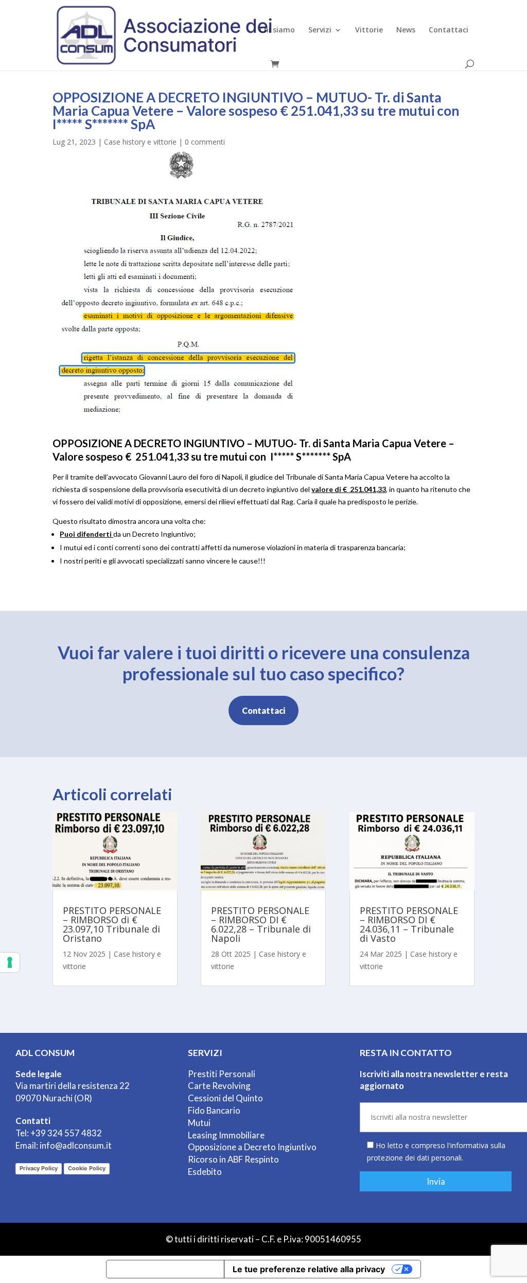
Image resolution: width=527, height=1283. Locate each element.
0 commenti (205, 142)
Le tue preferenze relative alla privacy (309, 1269)
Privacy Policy (39, 1168)
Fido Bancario (214, 1110)
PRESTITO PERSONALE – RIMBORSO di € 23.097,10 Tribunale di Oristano (112, 924)
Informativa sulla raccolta (165, 1269)
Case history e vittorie (140, 142)
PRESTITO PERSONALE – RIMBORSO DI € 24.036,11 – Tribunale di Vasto (409, 924)
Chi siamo (277, 30)
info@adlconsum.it (76, 1145)
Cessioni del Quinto (225, 1098)
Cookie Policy (87, 1168)
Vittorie (369, 30)
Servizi (319, 30)
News (405, 30)
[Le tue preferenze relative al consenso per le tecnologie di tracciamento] (10, 962)
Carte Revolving (219, 1085)
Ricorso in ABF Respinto (233, 1159)
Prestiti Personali (221, 1073)
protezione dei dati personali (414, 1158)
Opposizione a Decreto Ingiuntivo (252, 1146)
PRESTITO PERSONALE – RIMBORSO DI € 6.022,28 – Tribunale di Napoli (261, 924)
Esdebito (205, 1171)
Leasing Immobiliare (226, 1135)
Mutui (199, 1122)
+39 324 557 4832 (66, 1133)
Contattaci (448, 30)
